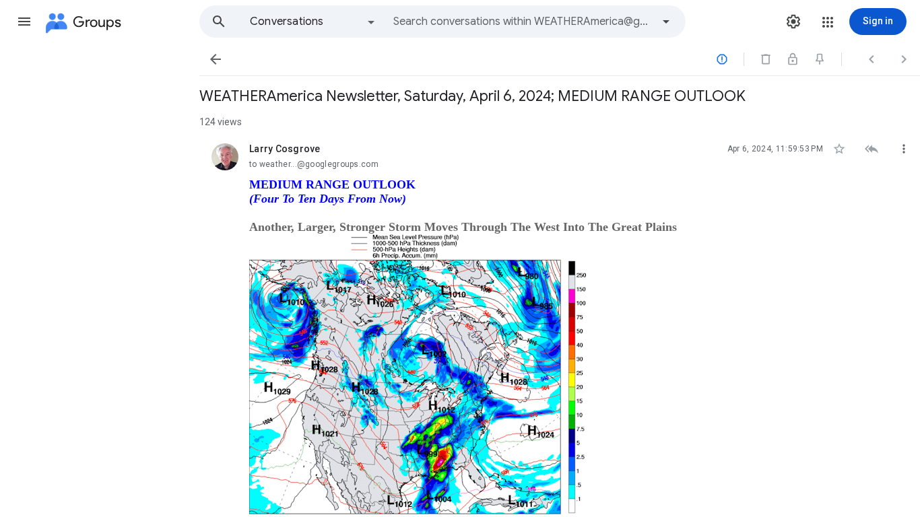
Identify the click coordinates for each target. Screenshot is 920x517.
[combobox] (523, 21)
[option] (313, 21)
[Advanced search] (666, 21)
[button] (24, 21)
